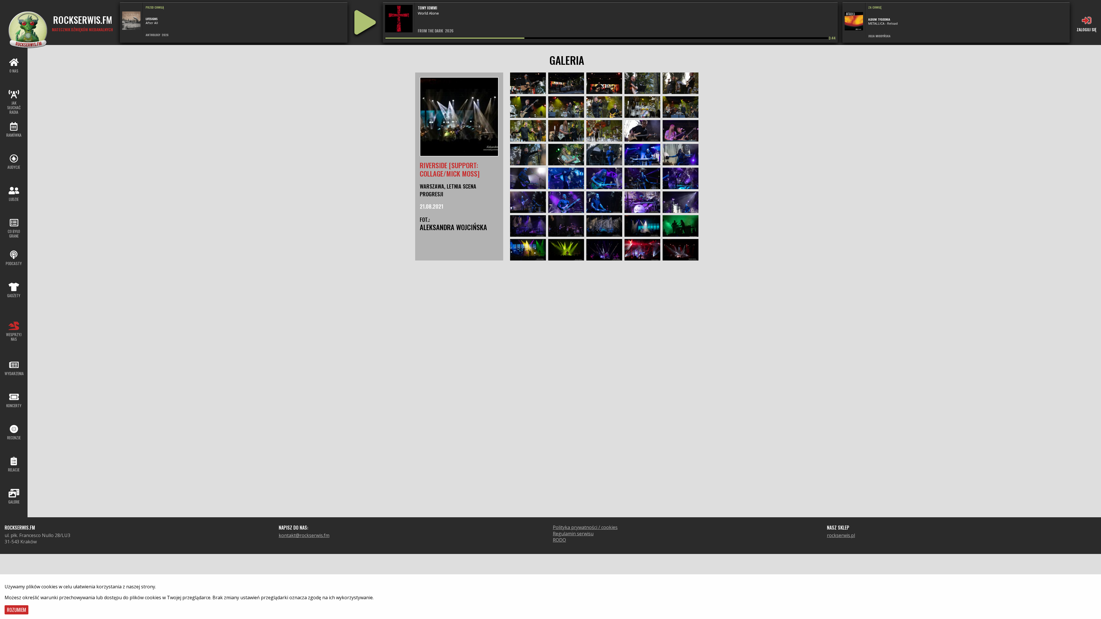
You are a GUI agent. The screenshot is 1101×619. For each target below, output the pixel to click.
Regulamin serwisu (573, 533)
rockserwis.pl (841, 535)
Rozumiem (16, 609)
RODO (559, 540)
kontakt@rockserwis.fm (304, 535)
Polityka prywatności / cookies (585, 527)
